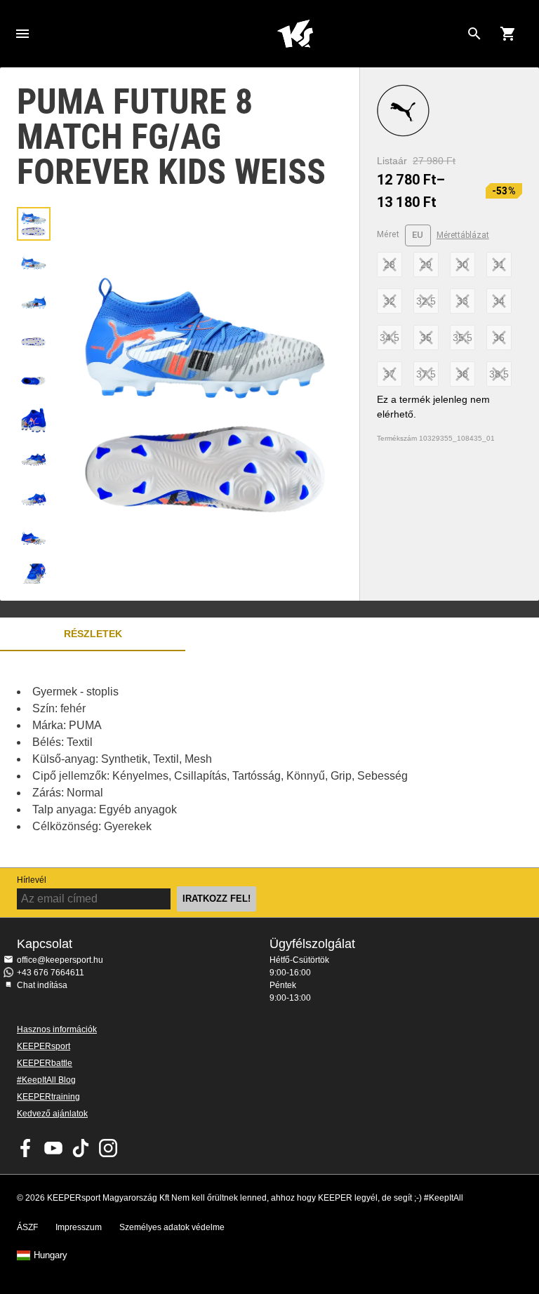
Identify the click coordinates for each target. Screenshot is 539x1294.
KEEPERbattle (44, 1063)
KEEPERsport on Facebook (26, 1148)
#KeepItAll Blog (46, 1080)
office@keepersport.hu (60, 960)
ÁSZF (27, 1227)
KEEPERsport (43, 1046)
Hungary (50, 1255)
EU (418, 234)
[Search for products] (474, 34)
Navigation (22, 34)
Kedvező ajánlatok (52, 1114)
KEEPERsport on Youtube (53, 1148)
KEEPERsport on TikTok (81, 1148)
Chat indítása (42, 985)
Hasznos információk (57, 1029)
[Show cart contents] (508, 34)
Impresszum (78, 1227)
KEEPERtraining (48, 1097)
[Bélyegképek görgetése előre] (34, 566)
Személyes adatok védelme (172, 1227)
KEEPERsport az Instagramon (108, 1148)
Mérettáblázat (463, 235)
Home (294, 34)
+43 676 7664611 (50, 973)
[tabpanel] (245, 759)
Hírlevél (31, 880)
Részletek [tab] (93, 633)
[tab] (34, 224)
